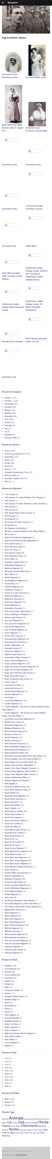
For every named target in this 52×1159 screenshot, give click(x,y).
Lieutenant (9, 978)
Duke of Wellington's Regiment (17, 614)
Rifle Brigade (10, 783)
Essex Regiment (11, 632)
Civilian (7, 463)
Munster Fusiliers (11, 734)
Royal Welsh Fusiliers (13, 854)
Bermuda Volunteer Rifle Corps (17, 571)
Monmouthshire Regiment (15, 731)
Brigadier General (11, 1021)
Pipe (45, 1129)
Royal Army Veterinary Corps (16, 789)
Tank (22, 1133)
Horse (43, 1121)
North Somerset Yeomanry (15, 743)
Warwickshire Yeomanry (14, 909)
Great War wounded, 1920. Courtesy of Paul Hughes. (12, 276)
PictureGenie (21, 1155)
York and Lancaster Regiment (16, 940)
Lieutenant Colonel (12, 990)
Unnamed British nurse (36, 77)
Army (7, 450)
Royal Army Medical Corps (15, 786)
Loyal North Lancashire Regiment (18, 719)
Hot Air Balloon (16, 1126)
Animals (16, 1118)
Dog (21, 1121)
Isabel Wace (31, 245)
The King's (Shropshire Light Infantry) (19, 900)
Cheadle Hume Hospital (12, 341)
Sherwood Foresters (13, 879)
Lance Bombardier (12, 1018)
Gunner (7, 993)
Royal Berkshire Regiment (15, 795)
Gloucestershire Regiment (15, 639)
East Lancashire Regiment (15, 623)
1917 (6, 1077)
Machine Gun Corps (13, 722)
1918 (6, 1080)
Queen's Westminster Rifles (16, 777)
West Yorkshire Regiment (15, 925)
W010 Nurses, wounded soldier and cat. (36, 340)
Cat (9, 1122)
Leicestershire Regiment (14, 691)
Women (8, 410)
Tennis (26, 1133)
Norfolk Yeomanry (12, 740)
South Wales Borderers (14, 891)
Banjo (26, 1119)
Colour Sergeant (11, 1030)
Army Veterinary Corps (14, 555)
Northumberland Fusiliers (15, 752)
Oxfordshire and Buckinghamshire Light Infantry (24, 755)
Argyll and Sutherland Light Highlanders (20, 540)
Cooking (14, 1123)
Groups (7, 397)
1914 (6, 1067)
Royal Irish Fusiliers (13, 823)
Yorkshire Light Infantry (14, 949)
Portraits (8, 400)
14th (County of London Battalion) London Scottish (25, 503)
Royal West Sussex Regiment (17, 863)
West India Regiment (13, 918)
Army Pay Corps (11, 549)
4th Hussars (9, 525)
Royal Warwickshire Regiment (16, 851)
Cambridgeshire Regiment (15, 580)
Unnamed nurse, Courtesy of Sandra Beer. (37, 129)
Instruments (29, 1125)
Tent (30, 1133)
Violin (42, 1132)
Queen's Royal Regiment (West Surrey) (20, 771)
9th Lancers (9, 534)
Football (34, 1122)
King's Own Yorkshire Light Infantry (19, 672)
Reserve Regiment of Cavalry (16, 780)
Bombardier (9, 1005)
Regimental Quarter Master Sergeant (19, 1033)
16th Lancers (10, 509)
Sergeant (8, 965)
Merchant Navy (11, 475)
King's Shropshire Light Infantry (17, 679)
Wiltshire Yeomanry (12, 931)
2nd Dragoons (10, 519)
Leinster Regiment (12, 694)
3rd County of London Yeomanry (17, 522)
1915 (6, 1070)
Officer (7, 1008)
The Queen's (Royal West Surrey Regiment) (22, 906)
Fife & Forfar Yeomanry (14, 635)
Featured (8, 425)
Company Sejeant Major (14, 996)
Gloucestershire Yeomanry (15, 642)
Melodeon (5, 1130)
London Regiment (12, 703)
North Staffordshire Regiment (16, 746)
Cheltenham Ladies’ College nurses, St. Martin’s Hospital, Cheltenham (34, 305)
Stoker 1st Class (11, 1024)
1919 (6, 1083)
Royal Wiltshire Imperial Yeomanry (18, 866)
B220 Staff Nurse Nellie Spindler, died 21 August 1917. (12, 127)
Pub (8, 1133)
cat (6, 431)
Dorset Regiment (11, 605)
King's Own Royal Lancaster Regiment (20, 666)
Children (8, 413)
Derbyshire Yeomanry (13, 599)
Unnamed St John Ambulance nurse (10, 76)
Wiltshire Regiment (12, 928)
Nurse (7, 460)
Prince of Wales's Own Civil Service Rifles (21, 759)
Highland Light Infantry (14, 654)
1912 (6, 1061)
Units (7, 419)
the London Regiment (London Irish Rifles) (21, 903)
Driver (7, 1002)
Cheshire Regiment (12, 586)
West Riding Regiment (13, 922)
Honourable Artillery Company (16, 657)
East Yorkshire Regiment (15, 629)
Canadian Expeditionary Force (17, 472)
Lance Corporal (11, 974)
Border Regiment (11, 577)
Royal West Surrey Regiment (16, 860)
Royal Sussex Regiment (14, 848)
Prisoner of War (11, 437)
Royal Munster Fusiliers (14, 832)
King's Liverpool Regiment (15, 660)
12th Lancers (10, 500)
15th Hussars (10, 506)
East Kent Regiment (13, 620)
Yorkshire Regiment (12, 952)
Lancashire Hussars (13, 688)
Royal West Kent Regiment (15, 857)
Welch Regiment (11, 912)
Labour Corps (10, 682)
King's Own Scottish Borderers (17, 669)
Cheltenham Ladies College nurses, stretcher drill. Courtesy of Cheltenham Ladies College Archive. (37, 273)
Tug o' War (36, 1133)
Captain (8, 981)
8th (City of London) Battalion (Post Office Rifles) (24, 531)
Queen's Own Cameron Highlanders (19, 765)
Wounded (8, 416)
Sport (12, 1132)
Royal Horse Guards (13, 817)
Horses (7, 422)
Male (6, 1099)
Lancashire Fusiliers (13, 685)
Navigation (13, 2)
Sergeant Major (11, 999)
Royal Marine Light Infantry (15, 829)
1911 (6, 1058)
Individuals (9, 403)
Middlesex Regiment (13, 728)
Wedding (6, 1135)
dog (6, 428)
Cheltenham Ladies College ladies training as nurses (13, 307)
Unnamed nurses (9, 164)
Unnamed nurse (9, 245)
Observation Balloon (25, 1130)
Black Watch (10, 574)
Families (8, 407)
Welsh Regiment (11, 915)
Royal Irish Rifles (11, 826)
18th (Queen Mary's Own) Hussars (18, 512)
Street (18, 1133)
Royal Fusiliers (11, 808)
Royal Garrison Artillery (14, 811)
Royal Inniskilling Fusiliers (15, 820)
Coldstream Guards (12, 589)
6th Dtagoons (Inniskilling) (15, 528)
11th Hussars (10, 494)
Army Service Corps (13, 552)
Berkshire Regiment (12, 568)
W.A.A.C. (8, 469)
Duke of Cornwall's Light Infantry (18, 611)
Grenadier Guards (12, 648)
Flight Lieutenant (11, 1027)
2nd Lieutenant (10, 968)
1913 (6, 1064)
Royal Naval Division (13, 835)
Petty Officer (10, 1039)
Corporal (8, 971)
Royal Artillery (10, 792)
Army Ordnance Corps (13, 546)
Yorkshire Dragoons (12, 946)
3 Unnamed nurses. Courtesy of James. (34, 207)
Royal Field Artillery (12, 805)
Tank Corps (9, 897)
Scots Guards (10, 869)
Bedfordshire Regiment (14, 565)
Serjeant (8, 1045)
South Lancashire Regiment (16, 885)
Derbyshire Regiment (13, 595)
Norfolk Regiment (11, 737)
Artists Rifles (10, 559)
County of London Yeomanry (16, 592)
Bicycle (36, 1119)
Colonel (8, 1011)
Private (7, 984)
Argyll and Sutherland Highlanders (18, 537)
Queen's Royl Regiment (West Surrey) (20, 774)
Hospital (6, 1125)
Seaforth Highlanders (13, 875)
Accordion (5, 1119)
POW (4, 1132)
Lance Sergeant (11, 1042)
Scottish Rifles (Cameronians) (17, 872)
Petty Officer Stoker (13, 1036)
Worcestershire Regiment (15, 934)
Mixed (7, 466)
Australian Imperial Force (15, 478)
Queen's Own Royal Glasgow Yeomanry (20, 768)
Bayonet (31, 1119)
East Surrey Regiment (13, 626)
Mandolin (42, 1126)
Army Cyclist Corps (12, 543)
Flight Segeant (10, 1014)
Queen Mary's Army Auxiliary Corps (19, 762)
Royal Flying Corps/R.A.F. (15, 453)
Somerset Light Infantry (14, 882)
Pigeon (40, 1130)
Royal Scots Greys (12, 845)
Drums (27, 1122)
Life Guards (9, 697)
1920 (6, 1086)
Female (8, 1105)
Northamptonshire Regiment (16, 749)
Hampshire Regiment (13, 651)
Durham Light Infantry (13, 617)
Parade (35, 1130)
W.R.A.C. (8, 481)
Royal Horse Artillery (13, 814)
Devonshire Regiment (13, 602)
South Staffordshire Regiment (16, 888)
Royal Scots (9, 839)
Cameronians (10, 583)
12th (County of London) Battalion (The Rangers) (24, 497)
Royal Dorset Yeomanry (14, 799)
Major (7, 987)
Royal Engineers (11, 802)
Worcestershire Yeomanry (15, 937)
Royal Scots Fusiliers (13, 842)
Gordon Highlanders (12, 645)
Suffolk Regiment (11, 894)
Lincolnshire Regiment (13, 700)
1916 (6, 1073)
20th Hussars (10, 515)
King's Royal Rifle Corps (14, 675)
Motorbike (8, 434)
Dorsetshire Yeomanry (13, 608)
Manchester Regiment (13, 725)
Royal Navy (9, 456)
